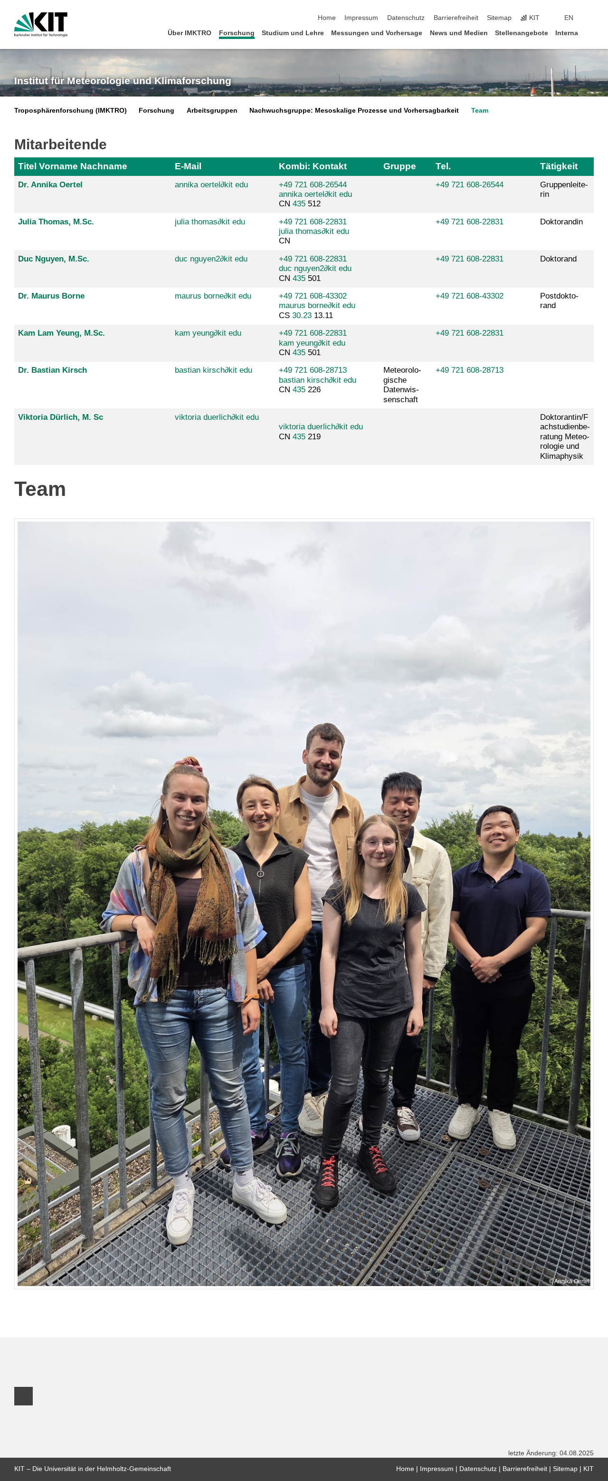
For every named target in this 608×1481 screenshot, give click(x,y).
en (568, 17)
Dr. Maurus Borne (51, 295)
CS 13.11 (317, 305)
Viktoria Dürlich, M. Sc (60, 417)
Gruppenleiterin (564, 189)
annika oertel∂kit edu (211, 184)
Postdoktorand (559, 300)
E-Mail (188, 166)
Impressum (361, 17)
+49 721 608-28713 (313, 370)
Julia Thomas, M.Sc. (56, 221)
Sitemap (499, 17)
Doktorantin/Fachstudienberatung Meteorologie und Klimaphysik (565, 437)
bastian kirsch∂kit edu (213, 370)
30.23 (302, 315)
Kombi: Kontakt (313, 166)
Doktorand (558, 258)
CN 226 (317, 380)
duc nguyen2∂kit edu (211, 258)
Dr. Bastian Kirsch (52, 370)
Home (327, 17)
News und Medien (459, 33)
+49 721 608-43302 (313, 295)
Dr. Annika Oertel (50, 184)
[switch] (591, 18)
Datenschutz (406, 17)
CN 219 (321, 431)
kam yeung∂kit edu (208, 333)
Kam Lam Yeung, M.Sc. (61, 333)
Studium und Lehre (293, 33)
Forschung (237, 33)
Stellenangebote (521, 33)
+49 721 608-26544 (313, 184)
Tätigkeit (559, 166)
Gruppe (399, 166)
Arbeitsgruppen (212, 110)
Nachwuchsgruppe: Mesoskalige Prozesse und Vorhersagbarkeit (354, 110)
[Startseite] (591, 33)
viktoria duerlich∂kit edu (217, 417)
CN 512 (315, 194)
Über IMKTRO (189, 33)
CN (314, 231)
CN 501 (315, 268)
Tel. (443, 166)
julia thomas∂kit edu (210, 221)
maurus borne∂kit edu (213, 295)
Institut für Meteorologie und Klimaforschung (122, 81)
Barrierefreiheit (456, 17)
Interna (566, 33)
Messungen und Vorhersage (376, 33)
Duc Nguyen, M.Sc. (53, 258)
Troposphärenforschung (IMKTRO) (70, 110)
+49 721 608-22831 (313, 221)
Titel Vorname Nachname (72, 166)
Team (479, 110)
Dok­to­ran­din (561, 221)
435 (299, 203)
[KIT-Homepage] (40, 24)
